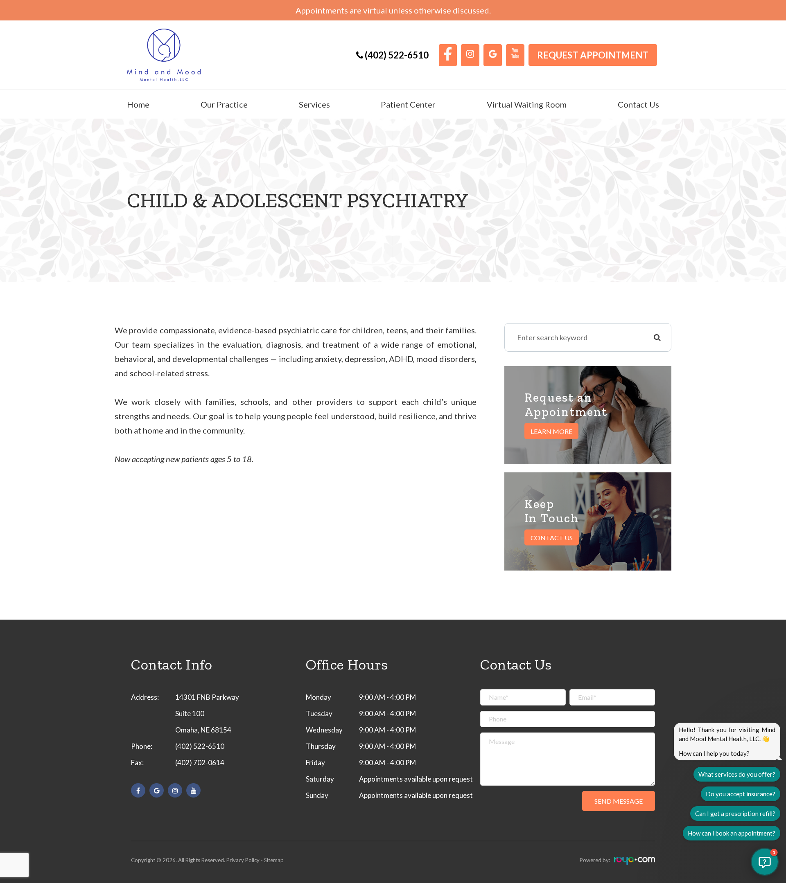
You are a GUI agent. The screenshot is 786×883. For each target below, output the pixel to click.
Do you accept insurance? (740, 794)
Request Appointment (592, 55)
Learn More (551, 431)
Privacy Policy (243, 860)
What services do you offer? (736, 774)
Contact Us (638, 104)
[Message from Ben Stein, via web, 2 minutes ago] (296, 470)
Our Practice (224, 104)
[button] (765, 862)
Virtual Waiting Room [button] (527, 104)
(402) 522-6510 (199, 746)
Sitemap (274, 860)
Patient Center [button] (408, 104)
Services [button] (314, 104)
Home (138, 104)
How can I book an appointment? (731, 833)
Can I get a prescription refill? (735, 813)
